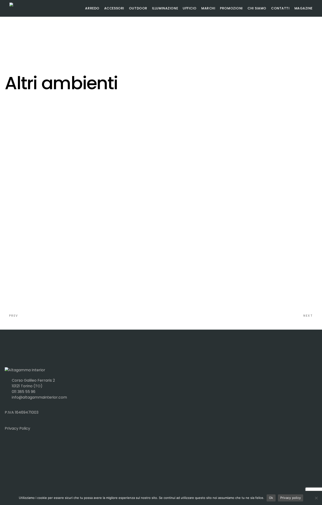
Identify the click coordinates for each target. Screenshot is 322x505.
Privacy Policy (17, 428)
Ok (271, 498)
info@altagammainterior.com (39, 397)
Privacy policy (290, 498)
